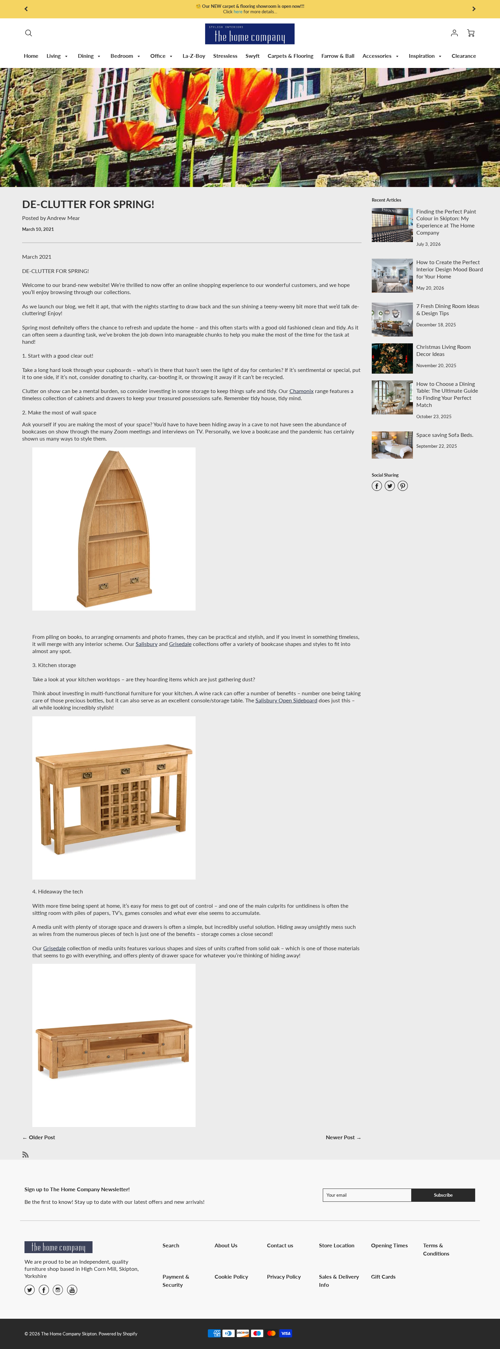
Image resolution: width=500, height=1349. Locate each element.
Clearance (464, 55)
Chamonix (301, 391)
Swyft (253, 55)
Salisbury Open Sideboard (286, 700)
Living (54, 55)
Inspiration (422, 55)
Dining (86, 55)
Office (158, 55)
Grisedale (180, 644)
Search (171, 1245)
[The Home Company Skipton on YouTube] (72, 1292)
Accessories (378, 55)
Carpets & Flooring (290, 55)
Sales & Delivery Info (339, 1280)
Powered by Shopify (118, 1333)
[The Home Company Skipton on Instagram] (58, 1292)
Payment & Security (176, 1280)
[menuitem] (31, 56)
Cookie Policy (231, 1276)
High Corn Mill (98, 1268)
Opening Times (389, 1245)
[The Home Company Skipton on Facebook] (44, 1292)
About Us (226, 1245)
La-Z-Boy (194, 55)
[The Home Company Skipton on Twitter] (29, 1292)
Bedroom (122, 55)
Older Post (42, 1137)
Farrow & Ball (337, 55)
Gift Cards (383, 1276)
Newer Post (340, 1137)
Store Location (336, 1245)
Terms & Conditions (436, 1249)
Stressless (225, 55)
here (238, 11)
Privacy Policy (284, 1276)
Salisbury (146, 644)
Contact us (280, 1245)
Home (31, 55)
